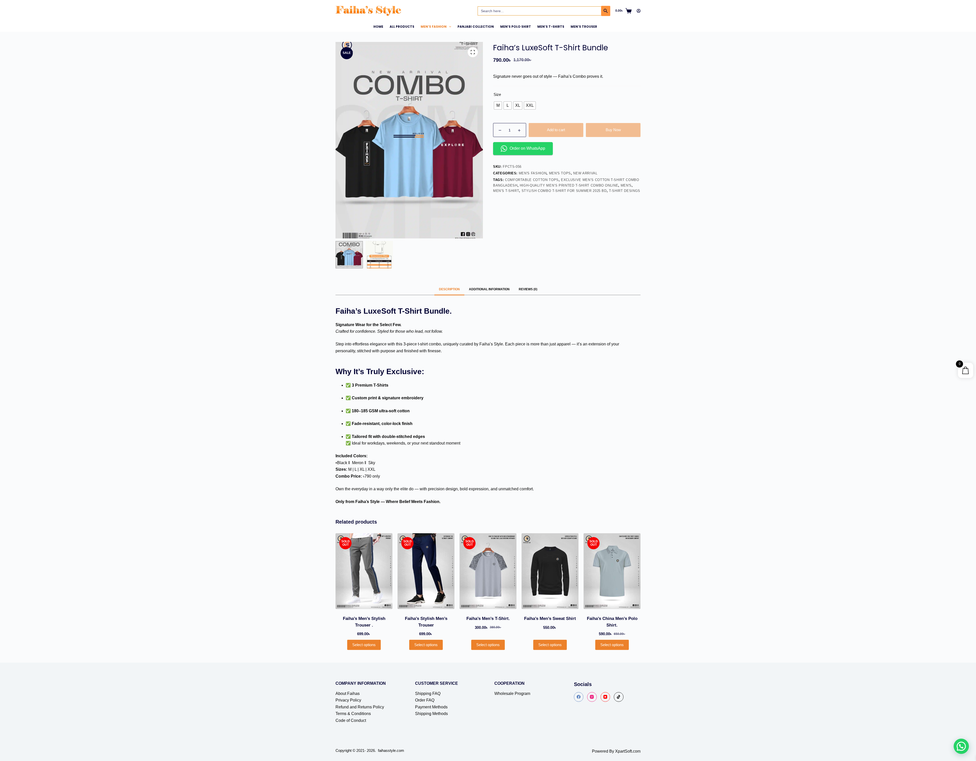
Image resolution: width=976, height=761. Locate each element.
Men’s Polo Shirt (515, 26)
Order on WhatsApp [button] (527, 148)
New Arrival (585, 173)
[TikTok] (618, 697)
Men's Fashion (532, 173)
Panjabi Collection (476, 26)
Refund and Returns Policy (360, 707)
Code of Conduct (351, 720)
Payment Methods (431, 707)
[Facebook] (579, 697)
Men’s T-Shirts (550, 26)
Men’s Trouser (584, 26)
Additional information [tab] (489, 289)
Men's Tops (560, 173)
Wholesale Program (512, 693)
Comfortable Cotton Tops (532, 180)
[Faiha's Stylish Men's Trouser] (426, 571)
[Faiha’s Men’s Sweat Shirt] (550, 571)
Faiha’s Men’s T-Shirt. (488, 618)
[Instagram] (592, 697)
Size (497, 94)
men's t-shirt (506, 191)
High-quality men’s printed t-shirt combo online (569, 185)
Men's (626, 185)
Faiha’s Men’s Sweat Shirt (550, 618)
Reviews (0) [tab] (528, 289)
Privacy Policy (348, 700)
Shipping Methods (431, 713)
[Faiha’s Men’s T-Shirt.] (488, 571)
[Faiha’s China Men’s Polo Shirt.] (612, 571)
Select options (364, 645)
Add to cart (556, 130)
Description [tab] (449, 289)
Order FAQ (424, 700)
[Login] (638, 11)
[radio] (498, 105)
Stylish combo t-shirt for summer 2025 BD (564, 191)
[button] (961, 746)
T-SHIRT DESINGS (624, 191)
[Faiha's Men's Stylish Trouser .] (364, 571)
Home (378, 26)
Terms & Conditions (353, 713)
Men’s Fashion (434, 26)
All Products (402, 26)
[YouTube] (605, 697)
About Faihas (348, 693)
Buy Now (613, 130)
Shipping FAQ (427, 693)
